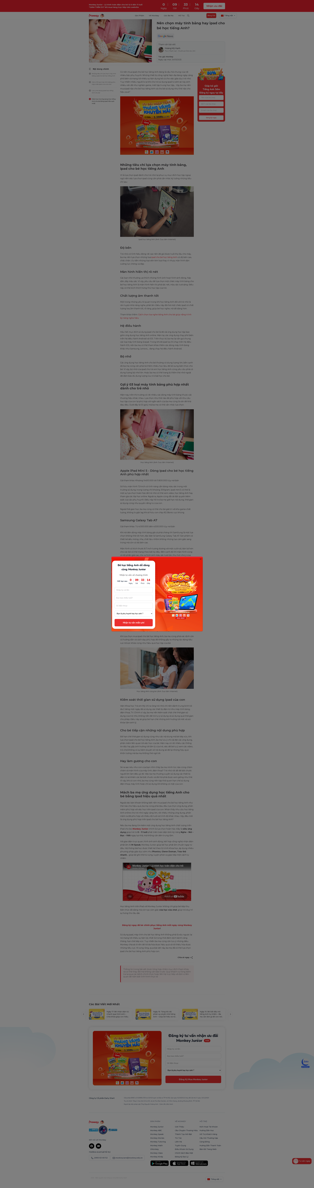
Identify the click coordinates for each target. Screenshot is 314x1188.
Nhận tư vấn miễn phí (133, 622)
